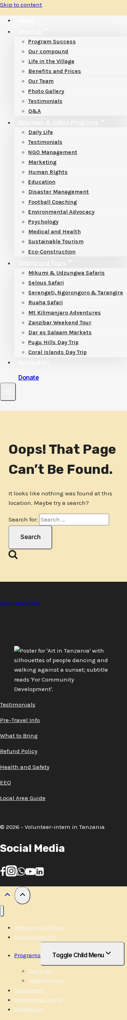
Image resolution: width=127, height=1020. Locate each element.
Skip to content (21, 4)
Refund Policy (18, 751)
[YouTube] (30, 874)
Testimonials (45, 101)
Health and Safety (24, 766)
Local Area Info (20, 602)
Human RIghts (48, 172)
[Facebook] (3, 874)
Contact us (29, 1009)
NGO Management (52, 152)
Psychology (43, 221)
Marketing (42, 162)
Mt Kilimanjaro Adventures (64, 312)
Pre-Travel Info (20, 719)
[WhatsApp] (21, 874)
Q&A (34, 111)
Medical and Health (54, 231)
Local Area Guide (23, 797)
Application (34, 362)
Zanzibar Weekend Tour (59, 322)
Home (26, 20)
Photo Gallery (46, 91)
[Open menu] (8, 392)
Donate (28, 377)
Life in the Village (51, 61)
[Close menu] (2, 911)
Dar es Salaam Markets (60, 332)
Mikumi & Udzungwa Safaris (66, 272)
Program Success (52, 41)
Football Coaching (52, 201)
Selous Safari (46, 282)
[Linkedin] (39, 874)
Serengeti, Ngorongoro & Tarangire (75, 292)
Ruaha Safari (45, 302)
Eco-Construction (51, 251)
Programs (27, 955)
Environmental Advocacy (61, 211)
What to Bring (19, 735)
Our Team (41, 81)
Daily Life (40, 132)
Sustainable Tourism (56, 241)
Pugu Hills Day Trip (53, 342)
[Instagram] (11, 874)
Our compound (48, 51)
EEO (5, 782)
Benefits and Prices (54, 71)
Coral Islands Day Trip (57, 352)
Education (41, 181)
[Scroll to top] (7, 896)
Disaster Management (58, 191)
